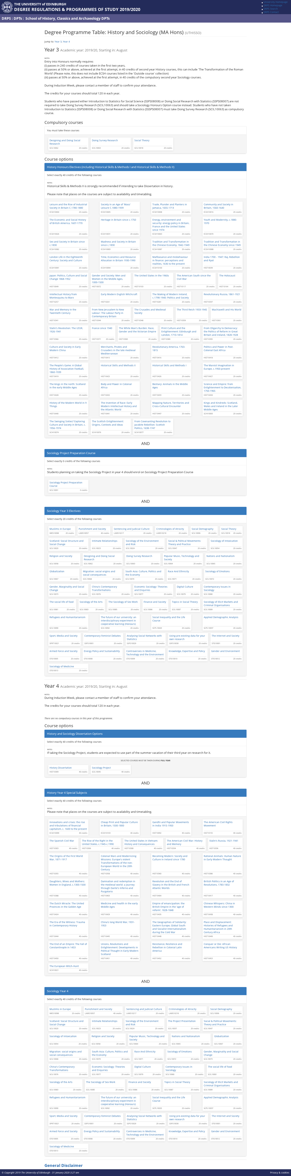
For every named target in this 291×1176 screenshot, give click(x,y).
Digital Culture (185, 586)
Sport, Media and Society (63, 635)
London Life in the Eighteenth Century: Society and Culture (66, 258)
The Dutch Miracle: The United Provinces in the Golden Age (67, 905)
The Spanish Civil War (62, 840)
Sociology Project (101, 767)
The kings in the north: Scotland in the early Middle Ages (68, 385)
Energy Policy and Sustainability (102, 651)
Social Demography (202, 528)
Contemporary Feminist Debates (102, 635)
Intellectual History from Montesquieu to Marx (63, 296)
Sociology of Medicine (62, 666)
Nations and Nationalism (220, 556)
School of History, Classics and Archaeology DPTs (67, 18)
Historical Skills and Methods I (169, 365)
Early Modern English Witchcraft (119, 294)
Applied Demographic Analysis (221, 617)
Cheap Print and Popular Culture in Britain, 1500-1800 (119, 824)
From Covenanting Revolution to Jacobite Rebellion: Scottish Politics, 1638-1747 (152, 425)
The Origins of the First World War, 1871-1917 (66, 857)
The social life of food (62, 601)
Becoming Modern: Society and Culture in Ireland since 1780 (169, 857)
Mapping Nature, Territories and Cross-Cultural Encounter (170, 404)
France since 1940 (102, 328)
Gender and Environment (225, 651)
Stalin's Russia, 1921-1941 (223, 840)
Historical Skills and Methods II (118, 365)
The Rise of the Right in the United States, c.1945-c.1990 (98, 842)
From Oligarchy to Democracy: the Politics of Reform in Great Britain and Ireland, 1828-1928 (221, 331)
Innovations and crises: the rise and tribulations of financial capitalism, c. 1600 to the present (68, 825)
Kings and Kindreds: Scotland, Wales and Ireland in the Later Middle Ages (221, 406)
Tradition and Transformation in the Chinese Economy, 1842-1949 (170, 243)
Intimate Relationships (104, 540)
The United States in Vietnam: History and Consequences (141, 842)
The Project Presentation (182, 1021)
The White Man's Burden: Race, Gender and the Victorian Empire (137, 329)
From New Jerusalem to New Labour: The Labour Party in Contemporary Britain (108, 313)
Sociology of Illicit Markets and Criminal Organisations (221, 603)
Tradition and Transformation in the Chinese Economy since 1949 (222, 243)
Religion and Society (61, 556)
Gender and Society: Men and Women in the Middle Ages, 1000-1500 (108, 279)
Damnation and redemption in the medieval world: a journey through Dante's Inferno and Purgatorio (118, 886)
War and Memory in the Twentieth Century (63, 311)
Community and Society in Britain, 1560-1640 (218, 206)
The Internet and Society (225, 635)
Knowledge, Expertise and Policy (187, 651)
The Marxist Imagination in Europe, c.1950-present (219, 367)
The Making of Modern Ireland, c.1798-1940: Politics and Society (170, 296)
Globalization (57, 571)
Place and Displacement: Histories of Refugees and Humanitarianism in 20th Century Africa (218, 927)
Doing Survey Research (105, 140)
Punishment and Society (92, 528)
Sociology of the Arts (91, 601)
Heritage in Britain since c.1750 (118, 219)
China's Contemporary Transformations (104, 588)
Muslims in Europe (60, 528)
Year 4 (66, 41)
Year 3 (58, 41)
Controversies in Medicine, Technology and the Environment (145, 652)
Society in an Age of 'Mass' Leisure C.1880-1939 (116, 206)
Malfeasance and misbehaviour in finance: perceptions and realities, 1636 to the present (170, 260)
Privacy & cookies (279, 1172)
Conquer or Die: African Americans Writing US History (220, 945)
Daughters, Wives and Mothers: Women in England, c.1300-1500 (68, 883)
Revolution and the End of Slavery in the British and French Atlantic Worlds (170, 885)
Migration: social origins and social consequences (99, 573)
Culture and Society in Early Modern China (65, 348)
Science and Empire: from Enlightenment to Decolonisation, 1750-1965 (222, 387)
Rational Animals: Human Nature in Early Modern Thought (222, 857)
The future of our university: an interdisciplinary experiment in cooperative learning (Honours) (118, 621)
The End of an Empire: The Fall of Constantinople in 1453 (68, 945)
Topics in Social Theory (185, 601)
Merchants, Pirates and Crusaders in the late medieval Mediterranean (118, 350)
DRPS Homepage (273, 5)
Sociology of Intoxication (224, 540)
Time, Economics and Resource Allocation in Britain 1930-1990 (118, 258)
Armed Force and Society (63, 651)
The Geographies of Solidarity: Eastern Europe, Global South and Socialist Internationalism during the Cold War (169, 927)
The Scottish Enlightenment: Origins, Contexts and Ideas (108, 423)
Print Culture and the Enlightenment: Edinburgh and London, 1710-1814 (178, 331)
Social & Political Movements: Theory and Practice (184, 542)
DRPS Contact (271, 12)
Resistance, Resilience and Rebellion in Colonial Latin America (167, 947)
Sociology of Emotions (217, 571)
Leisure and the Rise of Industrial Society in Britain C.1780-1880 (68, 206)
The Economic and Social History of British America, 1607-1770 (68, 221)
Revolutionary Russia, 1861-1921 (222, 294)
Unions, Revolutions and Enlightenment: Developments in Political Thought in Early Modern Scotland (119, 949)
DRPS (6, 18)
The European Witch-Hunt (64, 966)
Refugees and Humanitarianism (67, 617)
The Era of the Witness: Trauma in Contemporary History (67, 923)
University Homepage (276, 2)
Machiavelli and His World (226, 309)
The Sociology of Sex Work (123, 601)
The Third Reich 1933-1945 (192, 309)
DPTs (18, 18)
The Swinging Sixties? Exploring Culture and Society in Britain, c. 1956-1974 (68, 425)
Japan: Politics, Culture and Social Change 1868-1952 (68, 277)
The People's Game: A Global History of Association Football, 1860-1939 (67, 369)
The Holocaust (227, 275)
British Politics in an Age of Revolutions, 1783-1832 (219, 883)
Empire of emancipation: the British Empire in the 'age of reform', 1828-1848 (168, 907)
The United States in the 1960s (151, 275)
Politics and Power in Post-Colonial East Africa (218, 348)
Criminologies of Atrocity (170, 528)
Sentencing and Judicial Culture (132, 528)
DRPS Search (271, 8)
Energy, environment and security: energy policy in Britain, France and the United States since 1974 (170, 224)
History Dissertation (61, 767)
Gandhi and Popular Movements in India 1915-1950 (170, 824)
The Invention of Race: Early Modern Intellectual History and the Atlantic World (119, 406)
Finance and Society (155, 601)
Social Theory (141, 140)
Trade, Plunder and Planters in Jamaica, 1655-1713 (169, 206)
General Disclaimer (63, 1165)
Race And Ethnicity (178, 571)
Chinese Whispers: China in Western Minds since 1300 (219, 905)
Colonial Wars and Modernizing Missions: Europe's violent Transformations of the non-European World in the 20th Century (118, 862)
